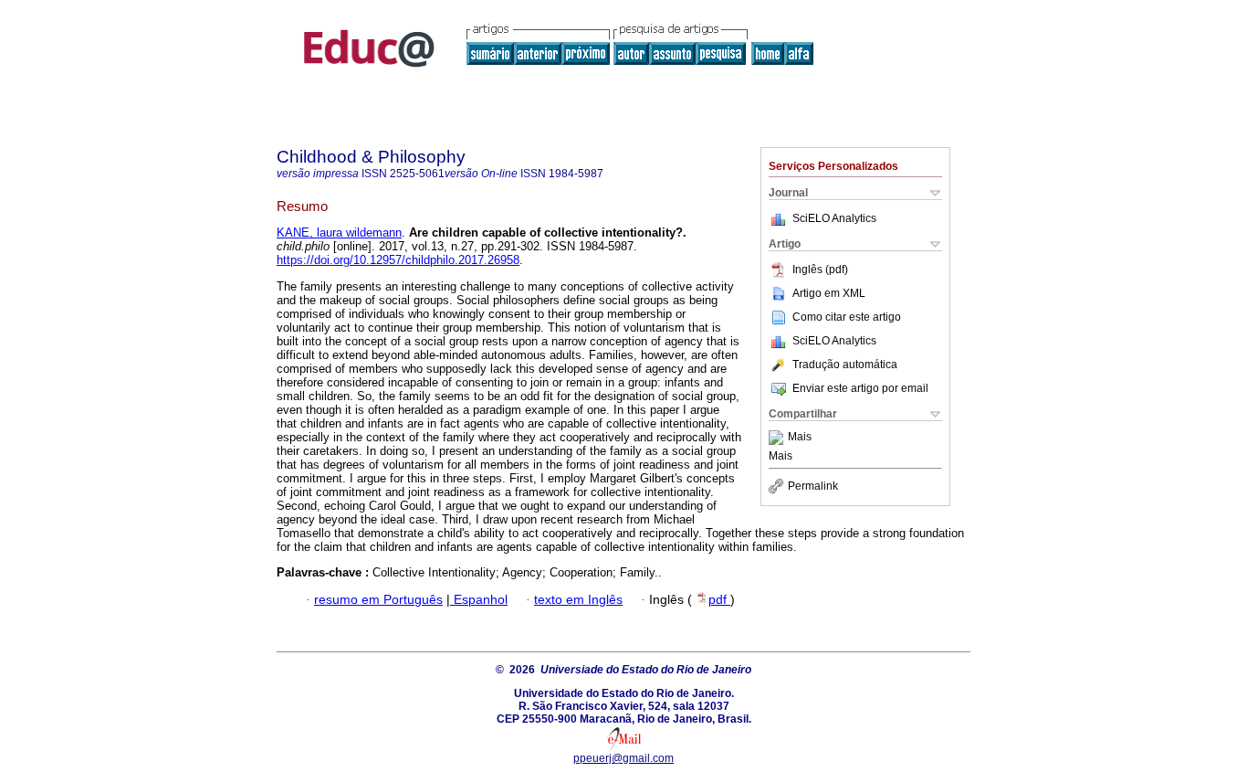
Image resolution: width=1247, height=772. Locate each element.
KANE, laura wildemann (339, 232)
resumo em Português (378, 600)
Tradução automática (844, 364)
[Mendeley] (778, 437)
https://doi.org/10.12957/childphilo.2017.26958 (398, 260)
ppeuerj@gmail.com (623, 758)
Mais (800, 437)
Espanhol (479, 600)
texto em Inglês (578, 600)
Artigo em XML (828, 293)
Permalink (813, 486)
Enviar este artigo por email (860, 388)
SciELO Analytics (834, 218)
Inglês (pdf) (820, 269)
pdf (719, 600)
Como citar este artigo (846, 317)
